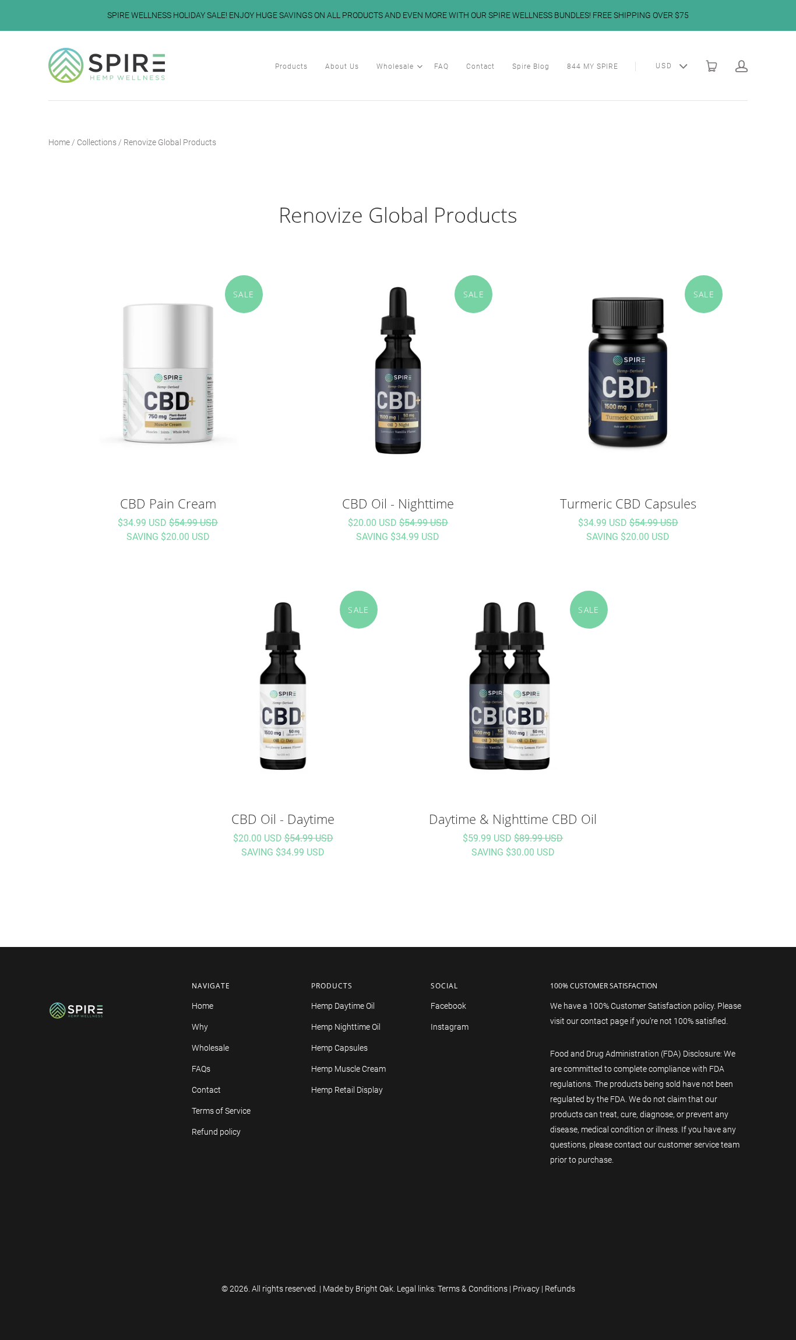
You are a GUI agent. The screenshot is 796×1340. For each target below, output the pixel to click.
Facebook (448, 1006)
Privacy (526, 1288)
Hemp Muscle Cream (348, 1069)
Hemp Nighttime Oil (346, 1027)
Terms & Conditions (473, 1288)
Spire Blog (531, 66)
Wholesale (395, 66)
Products (291, 66)
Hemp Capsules (339, 1048)
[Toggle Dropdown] (419, 66)
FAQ (441, 66)
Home (59, 142)
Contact (480, 66)
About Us (342, 66)
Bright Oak (374, 1288)
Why (200, 1027)
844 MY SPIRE (592, 66)
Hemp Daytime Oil (343, 1006)
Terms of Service (221, 1111)
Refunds (560, 1288)
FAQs (201, 1069)
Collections (97, 142)
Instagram (450, 1027)
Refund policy (216, 1131)
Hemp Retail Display (347, 1090)
